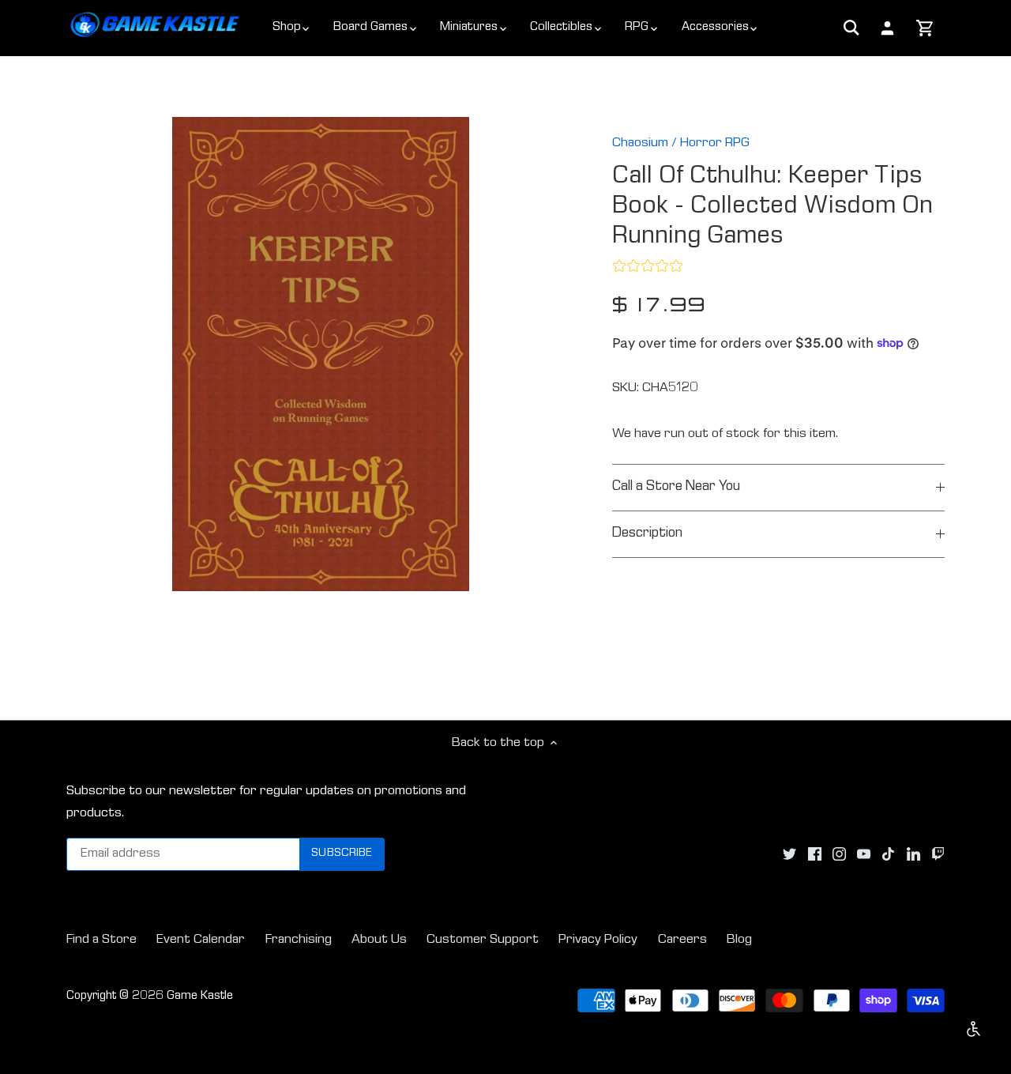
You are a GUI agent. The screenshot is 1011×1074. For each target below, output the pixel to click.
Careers (682, 940)
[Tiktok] (888, 854)
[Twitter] (789, 854)
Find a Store (101, 940)
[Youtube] (863, 854)
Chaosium (640, 143)
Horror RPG (715, 143)
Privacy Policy (597, 940)
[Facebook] (814, 854)
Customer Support (483, 940)
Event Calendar (200, 940)
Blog (739, 940)
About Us (379, 940)
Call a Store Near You (676, 487)
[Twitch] (938, 854)
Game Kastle (200, 996)
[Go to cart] (925, 29)
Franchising (298, 940)
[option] (320, 354)
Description (647, 534)
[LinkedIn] (913, 854)
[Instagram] (839, 854)
